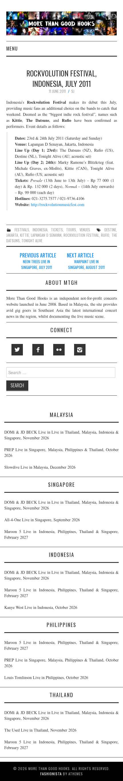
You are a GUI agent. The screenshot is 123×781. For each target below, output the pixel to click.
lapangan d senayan (46, 235)
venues (85, 229)
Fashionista (51, 773)
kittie (24, 235)
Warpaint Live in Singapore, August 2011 (86, 264)
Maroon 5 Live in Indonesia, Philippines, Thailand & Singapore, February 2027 (61, 534)
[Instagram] (80, 349)
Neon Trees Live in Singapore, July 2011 (36, 264)
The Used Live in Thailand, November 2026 (40, 730)
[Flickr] (59, 349)
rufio (105, 235)
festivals (22, 229)
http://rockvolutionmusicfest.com (57, 204)
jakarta (12, 235)
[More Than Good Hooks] (61, 23)
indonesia (40, 229)
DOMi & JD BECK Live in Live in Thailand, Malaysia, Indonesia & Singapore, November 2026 (61, 434)
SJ (72, 91)
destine (110, 229)
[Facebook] (38, 349)
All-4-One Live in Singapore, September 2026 (42, 519)
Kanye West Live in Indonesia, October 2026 (40, 607)
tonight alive (31, 240)
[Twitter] (17, 349)
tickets (57, 229)
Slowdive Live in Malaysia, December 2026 (40, 467)
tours (71, 229)
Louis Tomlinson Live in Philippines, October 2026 (46, 677)
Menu (12, 48)
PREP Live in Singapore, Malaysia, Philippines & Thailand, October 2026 (61, 452)
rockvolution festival (81, 235)
